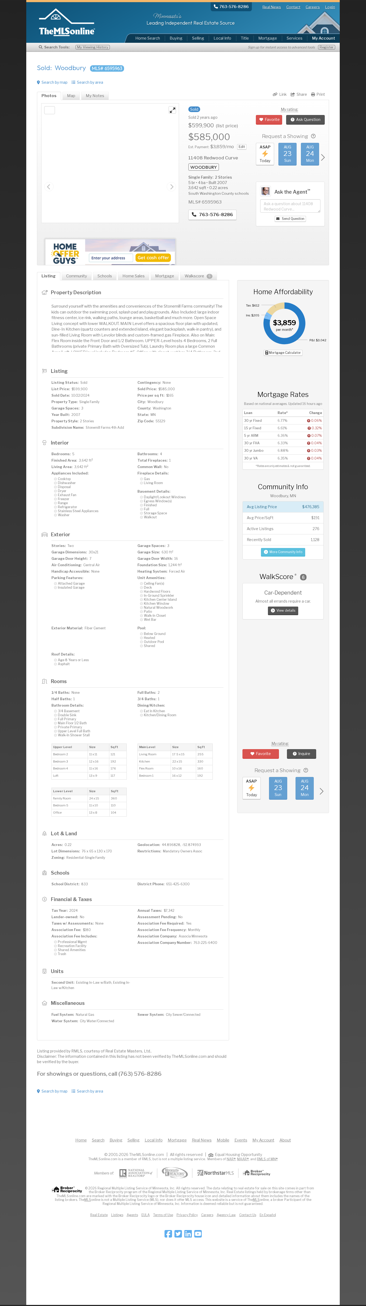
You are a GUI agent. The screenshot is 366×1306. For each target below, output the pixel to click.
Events (240, 1140)
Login (330, 7)
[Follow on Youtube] (198, 1235)
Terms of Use (163, 1215)
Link (283, 94)
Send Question (292, 219)
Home (81, 1140)
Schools (105, 276)
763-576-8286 (215, 214)
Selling (198, 38)
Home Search (147, 38)
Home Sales (133, 276)
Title (245, 38)
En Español (268, 1215)
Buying (176, 38)
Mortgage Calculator (284, 353)
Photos (49, 95)
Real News (272, 7)
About (285, 1140)
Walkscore (198, 276)
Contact (293, 7)
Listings (117, 1215)
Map (71, 95)
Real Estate (99, 1215)
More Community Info (286, 552)
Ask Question (308, 119)
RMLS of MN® (267, 1159)
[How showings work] (313, 136)
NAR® (231, 1159)
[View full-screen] (172, 110)
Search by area (90, 82)
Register (327, 47)
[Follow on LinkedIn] (188, 1235)
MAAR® (243, 1159)
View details (286, 610)
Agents (132, 1215)
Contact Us (247, 1215)
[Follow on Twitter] (178, 1235)
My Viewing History (92, 47)
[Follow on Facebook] (168, 1235)
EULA (145, 1215)
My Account (263, 1140)
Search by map (55, 82)
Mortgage (267, 38)
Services (294, 38)
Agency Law (226, 1215)
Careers (313, 7)
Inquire (304, 753)
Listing (49, 276)
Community (76, 276)
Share (302, 94)
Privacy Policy (187, 1215)
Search (98, 1140)
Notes (95, 95)
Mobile (223, 1140)
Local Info (222, 38)
